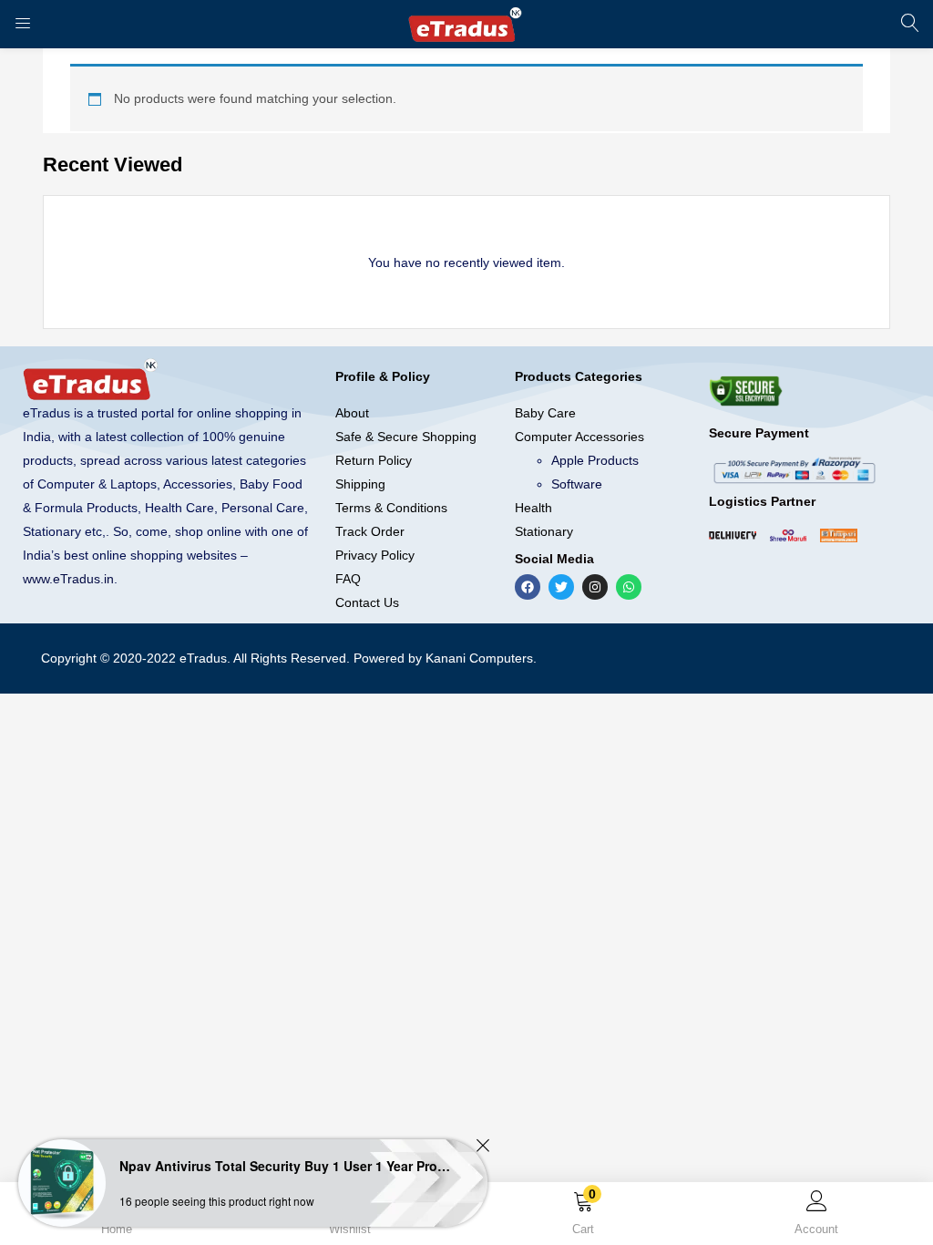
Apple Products (595, 460)
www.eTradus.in (68, 578)
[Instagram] (595, 587)
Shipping (360, 484)
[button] (583, 1216)
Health (533, 507)
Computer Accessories (579, 436)
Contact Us (367, 602)
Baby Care (545, 413)
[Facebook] (527, 587)
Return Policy (373, 460)
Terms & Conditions (391, 507)
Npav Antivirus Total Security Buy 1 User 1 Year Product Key (287, 1166)
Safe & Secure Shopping (406, 436)
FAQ (348, 578)
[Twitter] (561, 587)
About (352, 413)
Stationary (544, 531)
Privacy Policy (375, 555)
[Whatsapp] (628, 587)
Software (576, 484)
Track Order (370, 531)
